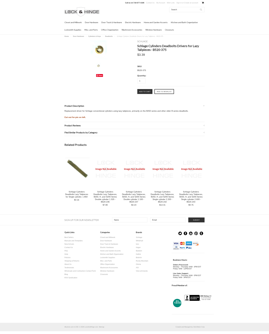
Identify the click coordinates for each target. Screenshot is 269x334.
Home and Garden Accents (156, 22)
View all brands (142, 271)
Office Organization (109, 30)
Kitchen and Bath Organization (184, 22)
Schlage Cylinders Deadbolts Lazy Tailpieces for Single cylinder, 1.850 (76, 194)
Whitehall (139, 241)
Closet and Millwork (73, 22)
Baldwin (139, 251)
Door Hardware (91, 22)
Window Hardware (153, 30)
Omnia (138, 264)
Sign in (179, 3)
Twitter (180, 233)
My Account (160, 3)
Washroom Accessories (132, 30)
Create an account (191, 3)
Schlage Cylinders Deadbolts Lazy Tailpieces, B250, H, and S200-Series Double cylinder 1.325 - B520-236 (105, 197)
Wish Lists (171, 3)
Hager (138, 247)
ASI (137, 268)
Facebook (185, 233)
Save (100, 75)
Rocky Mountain (142, 261)
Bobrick (139, 258)
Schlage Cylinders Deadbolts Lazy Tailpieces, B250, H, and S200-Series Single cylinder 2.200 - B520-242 (162, 197)
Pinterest (196, 233)
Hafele (138, 254)
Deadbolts (109, 36)
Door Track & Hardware (111, 22)
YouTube (191, 233)
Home (66, 36)
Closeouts (169, 30)
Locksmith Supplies (72, 30)
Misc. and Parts (91, 30)
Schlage (139, 237)
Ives (137, 244)
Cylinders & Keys (94, 36)
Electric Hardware (133, 22)
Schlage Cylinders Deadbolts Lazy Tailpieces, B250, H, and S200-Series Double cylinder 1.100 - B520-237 (134, 197)
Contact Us (150, 3)
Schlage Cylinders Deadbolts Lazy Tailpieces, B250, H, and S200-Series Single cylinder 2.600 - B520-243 (191, 197)
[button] (198, 306)
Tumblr (201, 233)
